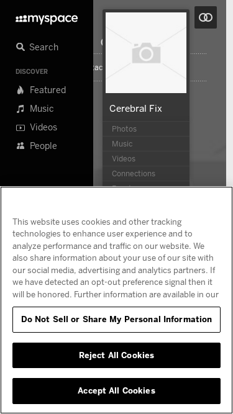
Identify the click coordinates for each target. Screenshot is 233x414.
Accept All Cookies (116, 390)
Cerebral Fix (135, 108)
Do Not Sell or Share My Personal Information (116, 319)
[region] (116, 300)
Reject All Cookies (116, 355)
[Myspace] (47, 16)
